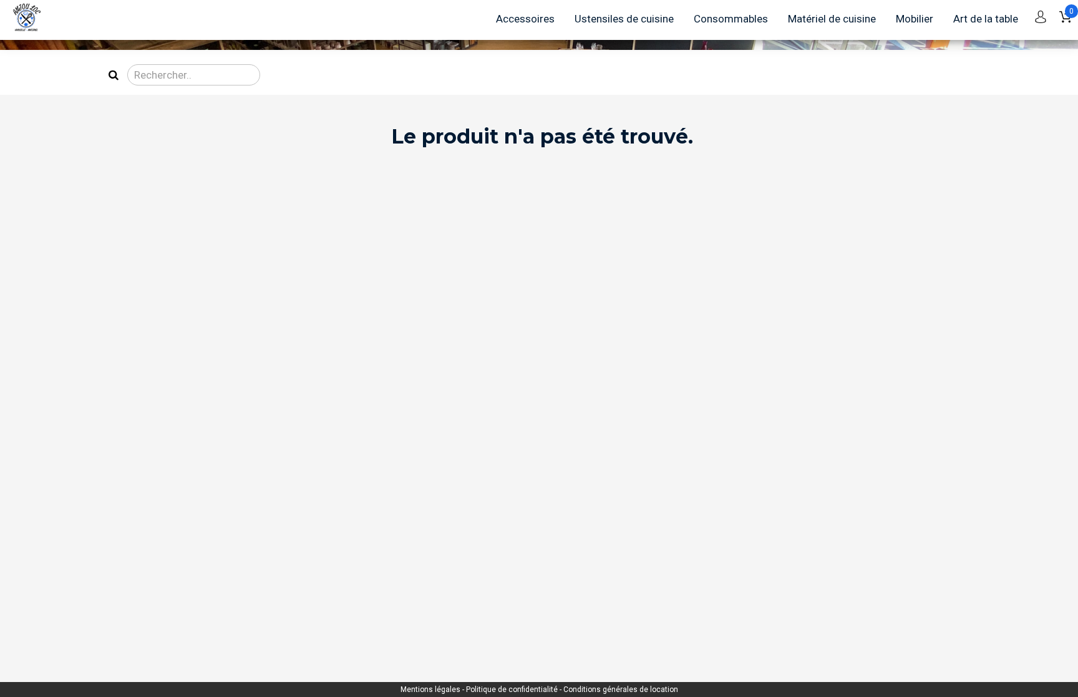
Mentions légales (431, 689)
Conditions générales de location (620, 689)
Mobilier (914, 18)
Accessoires (525, 18)
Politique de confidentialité (513, 689)
